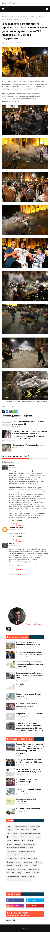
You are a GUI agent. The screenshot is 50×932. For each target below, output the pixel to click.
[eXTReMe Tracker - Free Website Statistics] (8, 631)
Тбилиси (34, 830)
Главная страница (8, 16)
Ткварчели (18, 865)
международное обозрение (30, 833)
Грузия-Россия (35, 826)
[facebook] (15, 900)
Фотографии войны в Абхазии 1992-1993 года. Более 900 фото (29, 653)
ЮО (8, 873)
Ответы (14, 523)
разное (15, 837)
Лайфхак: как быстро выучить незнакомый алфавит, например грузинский (29, 664)
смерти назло (11, 851)
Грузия (17, 16)
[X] (3, 411)
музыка (9, 855)
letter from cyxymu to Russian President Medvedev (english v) (28, 771)
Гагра (35, 858)
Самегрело (18, 855)
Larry (11, 465)
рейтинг (27, 855)
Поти (29, 858)
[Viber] (10, 411)
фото (8, 837)
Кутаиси (9, 865)
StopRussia (25, 830)
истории (27, 880)
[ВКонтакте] (7, 411)
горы (23, 840)
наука (31, 848)
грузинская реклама (28, 876)
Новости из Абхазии (21, 826)
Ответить (12, 520)
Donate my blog (11, 920)
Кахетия (9, 880)
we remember (28, 862)
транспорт (31, 840)
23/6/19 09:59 (15, 546)
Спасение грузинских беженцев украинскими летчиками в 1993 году (29, 675)
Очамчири (34, 865)
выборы (18, 844)
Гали (26, 865)
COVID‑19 (15, 833)
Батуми (16, 840)
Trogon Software (16, 528)
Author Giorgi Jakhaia (34, 624)
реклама (18, 862)
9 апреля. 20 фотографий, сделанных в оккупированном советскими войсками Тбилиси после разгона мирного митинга (29, 727)
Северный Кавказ (13, 876)
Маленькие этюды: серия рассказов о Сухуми (26, 705)
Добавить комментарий (18, 574)
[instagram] (15, 905)
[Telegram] (16, 411)
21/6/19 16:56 (15, 530)
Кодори (27, 873)
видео (20, 873)
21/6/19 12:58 (15, 467)
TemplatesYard (25, 929)
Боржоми (39, 862)
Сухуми (9, 830)
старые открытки (12, 858)
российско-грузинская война (16, 848)
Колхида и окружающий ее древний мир (27, 800)
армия (9, 840)
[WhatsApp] (13, 411)
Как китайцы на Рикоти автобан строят (28, 445)
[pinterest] (35, 905)
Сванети (36, 873)
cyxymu (6, 43)
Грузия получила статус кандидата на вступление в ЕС (28, 423)
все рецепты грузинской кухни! (29, 714)
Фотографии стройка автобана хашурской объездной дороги (29, 643)
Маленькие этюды (27, 837)
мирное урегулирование (27, 851)
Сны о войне (11, 869)
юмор (23, 858)
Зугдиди (10, 862)
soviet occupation (34, 869)
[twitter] (35, 900)
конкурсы (18, 880)
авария (38, 837)
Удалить (19, 520)
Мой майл (20, 684)
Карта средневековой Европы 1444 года (28, 695)
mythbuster (22, 869)
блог (13, 873)
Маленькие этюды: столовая (28, 809)
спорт (16, 830)
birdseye (9, 844)
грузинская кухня (29, 844)
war (8, 833)
